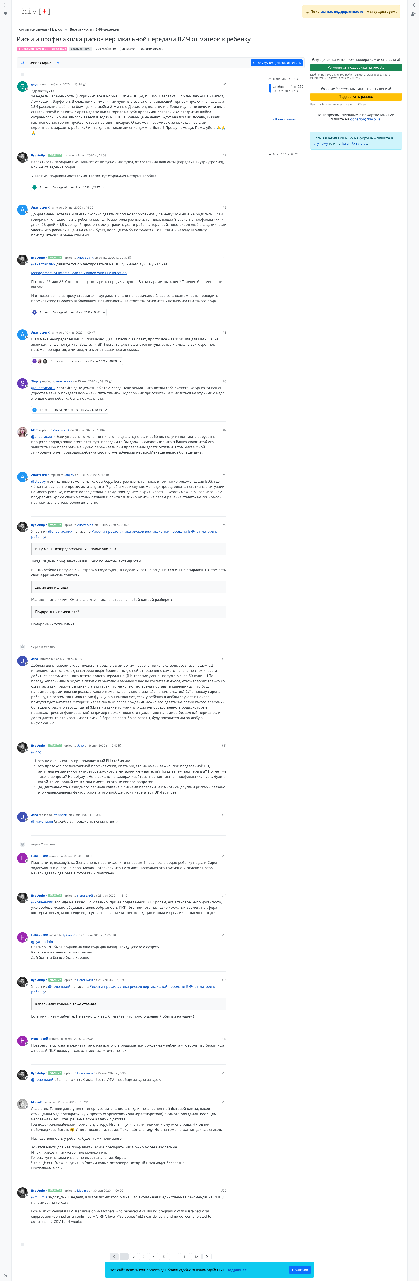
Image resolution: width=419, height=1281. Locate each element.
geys (34, 84)
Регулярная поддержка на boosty (356, 67)
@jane (36, 752)
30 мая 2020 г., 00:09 (108, 1190)
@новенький (42, 902)
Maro (34, 430)
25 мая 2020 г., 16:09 (78, 856)
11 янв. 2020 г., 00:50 (114, 525)
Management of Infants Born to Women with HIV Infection (79, 273)
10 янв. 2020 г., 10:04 (90, 430)
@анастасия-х (43, 264)
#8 (224, 475)
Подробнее (237, 1270)
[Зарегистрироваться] (413, 13)
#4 (224, 257)
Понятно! (300, 1270)
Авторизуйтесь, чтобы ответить (277, 63)
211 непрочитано (284, 119)
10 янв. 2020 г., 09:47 (80, 332)
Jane (34, 658)
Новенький (39, 856)
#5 (224, 332)
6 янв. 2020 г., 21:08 (92, 155)
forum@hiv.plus (354, 143)
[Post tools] (223, 142)
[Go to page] (174, 1256)
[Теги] (6, 13)
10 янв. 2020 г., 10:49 (94, 475)
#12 (224, 814)
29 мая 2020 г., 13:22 (73, 1102)
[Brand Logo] (36, 11)
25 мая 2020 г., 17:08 (97, 935)
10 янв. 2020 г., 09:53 (93, 381)
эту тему (321, 143)
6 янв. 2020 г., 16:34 (67, 84)
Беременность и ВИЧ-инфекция (43, 48)
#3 (224, 207)
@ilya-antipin (42, 821)
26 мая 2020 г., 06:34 (79, 1038)
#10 (224, 658)
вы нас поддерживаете (342, 11)
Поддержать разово (356, 96)
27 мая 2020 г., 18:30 (112, 1073)
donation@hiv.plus (365, 119)
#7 (224, 430)
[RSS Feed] (58, 62)
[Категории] (6, 5)
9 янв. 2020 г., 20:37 (113, 257)
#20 (223, 1190)
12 (196, 1256)
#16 (224, 980)
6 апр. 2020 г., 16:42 (103, 745)
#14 (224, 895)
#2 (224, 155)
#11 (224, 745)
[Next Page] (207, 1256)
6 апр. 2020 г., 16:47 (87, 814)
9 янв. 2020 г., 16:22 (79, 207)
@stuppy (38, 481)
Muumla (37, 1102)
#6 (224, 381)
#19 (224, 1102)
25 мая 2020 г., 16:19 (112, 895)
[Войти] (413, 5)
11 (185, 1256)
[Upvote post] (200, 142)
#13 (224, 856)
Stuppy (36, 381)
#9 (224, 525)
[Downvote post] (214, 142)
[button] (6, 1275)
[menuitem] (413, 5)
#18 (224, 1073)
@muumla (39, 1197)
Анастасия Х (40, 207)
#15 (224, 935)
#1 (224, 84)
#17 (224, 1038)
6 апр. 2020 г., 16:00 (67, 658)
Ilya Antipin (39, 155)
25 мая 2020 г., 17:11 (112, 980)
